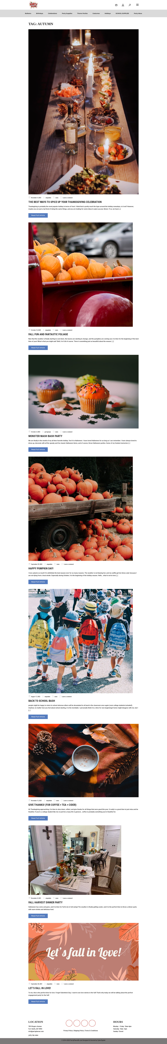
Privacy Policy (68, 1031)
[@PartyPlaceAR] (69, 1023)
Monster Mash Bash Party (45, 436)
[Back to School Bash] (83, 641)
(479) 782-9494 (33, 1035)
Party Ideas (138, 13)
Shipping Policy (79, 1031)
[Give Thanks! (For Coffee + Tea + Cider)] (83, 760)
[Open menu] (137, 5)
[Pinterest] (84, 1023)
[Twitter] (92, 1023)
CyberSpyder (101, 1040)
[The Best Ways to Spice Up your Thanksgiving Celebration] (83, 111)
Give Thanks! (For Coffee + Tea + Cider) (52, 804)
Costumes (96, 13)
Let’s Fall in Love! (39, 988)
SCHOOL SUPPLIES (122, 13)
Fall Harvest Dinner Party (45, 902)
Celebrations (52, 13)
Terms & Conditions (91, 1031)
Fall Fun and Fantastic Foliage (48, 334)
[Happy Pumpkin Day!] (83, 509)
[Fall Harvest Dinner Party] (83, 860)
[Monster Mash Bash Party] (83, 391)
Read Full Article (38, 215)
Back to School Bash (41, 700)
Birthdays (39, 13)
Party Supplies (67, 13)
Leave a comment (68, 198)
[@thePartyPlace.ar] (77, 1023)
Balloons (28, 13)
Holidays (108, 13)
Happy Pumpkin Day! (40, 568)
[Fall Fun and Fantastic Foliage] (83, 274)
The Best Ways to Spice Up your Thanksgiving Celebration (65, 202)
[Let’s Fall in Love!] (83, 952)
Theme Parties (82, 13)
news (56, 198)
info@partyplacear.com (36, 1031)
